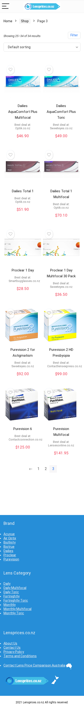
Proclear (10, 555)
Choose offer (23, 140)
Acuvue (9, 534)
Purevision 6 (22, 429)
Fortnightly (12, 596)
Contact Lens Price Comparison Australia (34, 665)
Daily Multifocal (15, 588)
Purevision (11, 559)
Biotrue (9, 546)
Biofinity (10, 542)
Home (8, 21)
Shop (25, 21)
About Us (10, 643)
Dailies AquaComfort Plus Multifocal (22, 112)
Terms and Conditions (20, 656)
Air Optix (10, 538)
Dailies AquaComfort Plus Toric (61, 112)
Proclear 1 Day (23, 270)
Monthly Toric (14, 613)
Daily (7, 583)
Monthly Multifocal (18, 609)
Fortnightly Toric (16, 600)
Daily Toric (11, 592)
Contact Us (12, 647)
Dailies (8, 551)
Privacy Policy (14, 652)
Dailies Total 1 (23, 191)
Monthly (10, 605)
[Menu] (5, 6)
